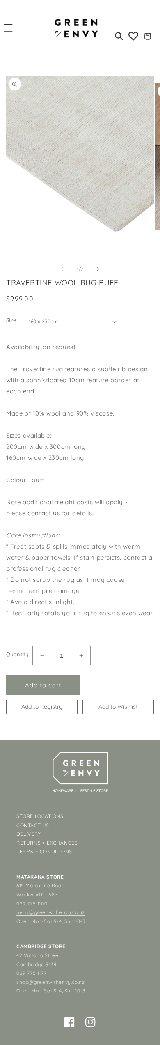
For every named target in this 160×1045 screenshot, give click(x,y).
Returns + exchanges (47, 843)
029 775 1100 (31, 903)
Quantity (17, 654)
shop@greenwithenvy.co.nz (50, 982)
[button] (8, 28)
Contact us (32, 825)
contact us (43, 513)
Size (11, 320)
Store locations (40, 816)
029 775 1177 (31, 973)
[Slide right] (98, 269)
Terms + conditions (44, 851)
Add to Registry (41, 706)
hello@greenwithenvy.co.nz (50, 912)
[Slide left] (62, 269)
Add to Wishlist (118, 706)
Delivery (28, 834)
